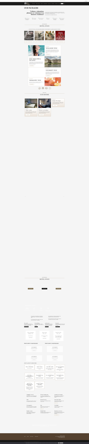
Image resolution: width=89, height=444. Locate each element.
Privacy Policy (31, 436)
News (59, 3)
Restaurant (45, 3)
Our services (63, 0)
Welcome (33, 3)
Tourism (53, 3)
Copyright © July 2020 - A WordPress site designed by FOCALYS (31, 441)
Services (49, 3)
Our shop (61, 0)
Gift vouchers (38, 3)
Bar (41, 408)
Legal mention (36, 436)
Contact (56, 3)
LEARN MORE (48, 54)
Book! (62, 3)
